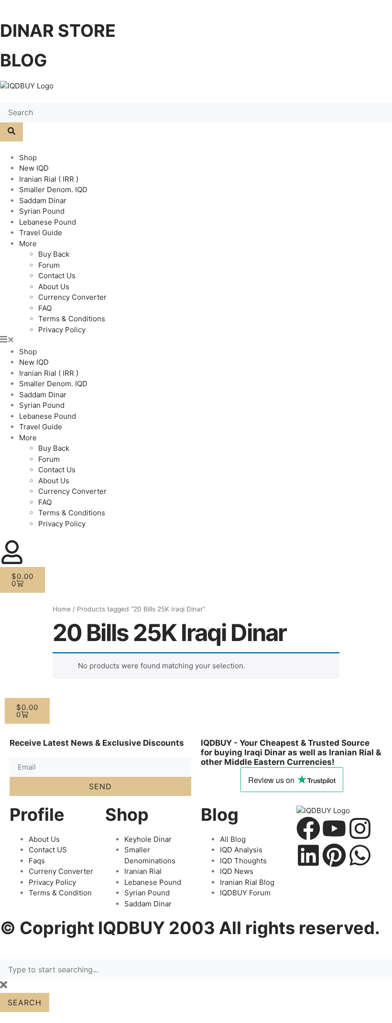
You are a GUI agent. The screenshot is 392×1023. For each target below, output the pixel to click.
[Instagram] (360, 828)
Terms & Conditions (71, 318)
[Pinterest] (334, 855)
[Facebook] (308, 828)
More (28, 243)
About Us (53, 286)
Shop (28, 157)
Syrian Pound (42, 211)
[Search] (11, 131)
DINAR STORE (58, 30)
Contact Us (57, 275)
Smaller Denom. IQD (53, 189)
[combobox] (196, 969)
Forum (49, 265)
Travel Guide (40, 232)
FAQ (45, 308)
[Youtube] (334, 828)
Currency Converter (72, 297)
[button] (196, 341)
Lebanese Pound (47, 222)
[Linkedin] (308, 855)
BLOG (23, 60)
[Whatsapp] (360, 855)
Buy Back (53, 254)
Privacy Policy (62, 329)
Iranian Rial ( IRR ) (48, 179)
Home (62, 609)
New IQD (34, 168)
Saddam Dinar (42, 200)
